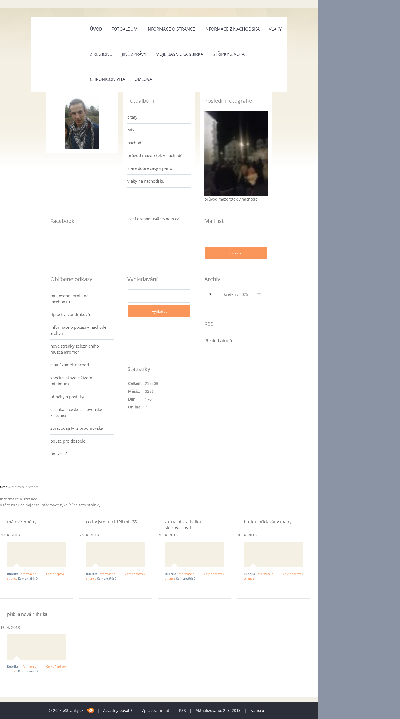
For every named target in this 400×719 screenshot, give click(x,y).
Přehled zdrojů (218, 340)
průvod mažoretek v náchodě (154, 155)
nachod (134, 142)
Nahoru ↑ (258, 710)
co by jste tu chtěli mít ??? (112, 522)
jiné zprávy (134, 54)
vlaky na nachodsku (145, 181)
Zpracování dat (155, 710)
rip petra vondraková (70, 314)
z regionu (101, 54)
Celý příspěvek (56, 574)
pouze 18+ (60, 453)
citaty (132, 117)
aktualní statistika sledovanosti (183, 525)
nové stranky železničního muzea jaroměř (74, 349)
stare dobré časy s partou (151, 168)
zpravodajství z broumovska (76, 428)
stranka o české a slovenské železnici (76, 412)
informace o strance (171, 29)
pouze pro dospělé (67, 441)
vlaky (275, 29)
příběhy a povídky (67, 396)
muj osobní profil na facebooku (69, 298)
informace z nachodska (232, 29)
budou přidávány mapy (267, 522)
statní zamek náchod (69, 364)
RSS (182, 710)
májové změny (21, 522)
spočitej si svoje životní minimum (71, 380)
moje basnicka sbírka (179, 54)
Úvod (96, 29)
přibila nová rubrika (27, 614)
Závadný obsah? (117, 710)
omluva (143, 79)
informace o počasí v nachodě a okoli (78, 330)
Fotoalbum (124, 29)
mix (130, 130)
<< (212, 294)
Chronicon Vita (107, 79)
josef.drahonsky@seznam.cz (153, 218)
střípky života (229, 54)
